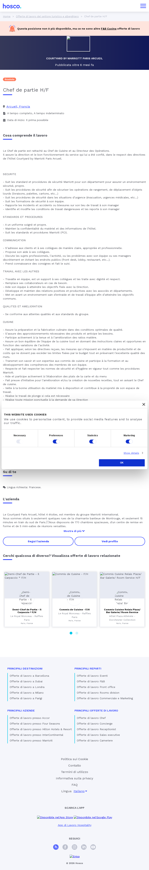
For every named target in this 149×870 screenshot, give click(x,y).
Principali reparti (87, 668)
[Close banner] (143, 404)
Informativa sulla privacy (74, 778)
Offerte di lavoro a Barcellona (29, 675)
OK (122, 462)
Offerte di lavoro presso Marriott (31, 740)
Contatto (74, 765)
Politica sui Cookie (74, 759)
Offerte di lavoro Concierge (95, 723)
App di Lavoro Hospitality (74, 825)
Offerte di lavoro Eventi (92, 675)
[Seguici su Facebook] (65, 847)
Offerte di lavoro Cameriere (95, 740)
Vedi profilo (110, 541)
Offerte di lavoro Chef (91, 717)
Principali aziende (21, 710)
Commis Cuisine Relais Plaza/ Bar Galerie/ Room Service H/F (122, 612)
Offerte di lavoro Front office (96, 687)
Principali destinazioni (24, 668)
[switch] (56, 441)
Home (6, 16)
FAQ (75, 785)
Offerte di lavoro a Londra (27, 687)
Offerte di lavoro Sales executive (98, 734)
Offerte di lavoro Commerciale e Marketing (105, 698)
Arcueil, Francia (18, 106)
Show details (131, 453)
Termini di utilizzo (74, 772)
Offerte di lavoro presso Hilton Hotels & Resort (41, 729)
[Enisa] (75, 856)
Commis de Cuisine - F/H (74, 609)
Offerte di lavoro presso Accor (30, 717)
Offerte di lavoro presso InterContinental (36, 734)
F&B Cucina (108, 28)
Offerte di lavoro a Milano (27, 692)
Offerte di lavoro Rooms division (98, 692)
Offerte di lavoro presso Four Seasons (35, 723)
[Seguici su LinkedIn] (83, 847)
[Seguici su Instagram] (74, 847)
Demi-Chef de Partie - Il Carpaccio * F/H (26, 611)
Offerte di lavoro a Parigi (26, 698)
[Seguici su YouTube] (93, 847)
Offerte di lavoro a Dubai (26, 681)
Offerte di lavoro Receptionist (96, 729)
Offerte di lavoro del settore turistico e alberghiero (47, 16)
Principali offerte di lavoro (96, 710)
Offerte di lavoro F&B (91, 681)
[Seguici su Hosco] (56, 847)
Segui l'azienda (38, 541)
